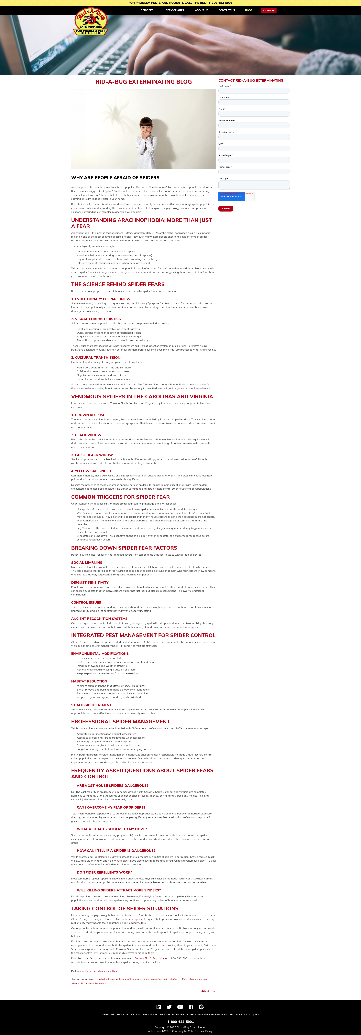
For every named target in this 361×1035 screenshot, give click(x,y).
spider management (133, 919)
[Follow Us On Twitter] (169, 1008)
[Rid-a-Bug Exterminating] (90, 21)
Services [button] (147, 10)
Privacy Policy (239, 1014)
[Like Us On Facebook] (191, 1008)
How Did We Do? (128, 1014)
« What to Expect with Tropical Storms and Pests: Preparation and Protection (137, 979)
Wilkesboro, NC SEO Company (166, 1031)
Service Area (175, 10)
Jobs (256, 1014)
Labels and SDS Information (207, 1014)
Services (108, 1014)
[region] (180, 45)
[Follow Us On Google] (201, 1008)
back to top (210, 991)
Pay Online (268, 10)
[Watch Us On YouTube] (180, 1008)
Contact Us (227, 10)
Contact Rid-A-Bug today (150, 958)
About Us (201, 10)
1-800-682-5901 (180, 1022)
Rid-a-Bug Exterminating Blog (101, 971)
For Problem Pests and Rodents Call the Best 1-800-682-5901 (181, 2)
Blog (248, 10)
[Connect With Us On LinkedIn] (159, 1008)
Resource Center (172, 1014)
